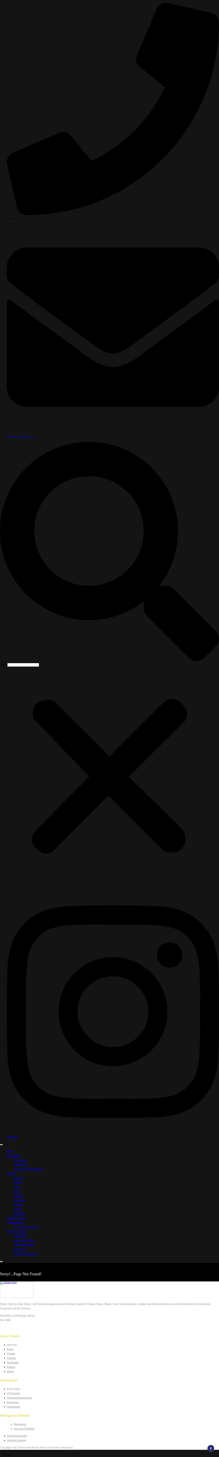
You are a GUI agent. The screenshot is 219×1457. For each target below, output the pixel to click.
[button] (109, 552)
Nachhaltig (19, 1200)
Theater (18, 1182)
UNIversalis (20, 1164)
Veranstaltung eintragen (26, 1226)
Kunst (17, 1186)
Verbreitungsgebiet (24, 1244)
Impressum (19, 1249)
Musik (17, 1191)
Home (10, 1151)
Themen (11, 1173)
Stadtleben (19, 1213)
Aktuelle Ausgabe (16, 1217)
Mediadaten (20, 1235)
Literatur (18, 1195)
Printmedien (13, 1155)
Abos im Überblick (24, 1240)
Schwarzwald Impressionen (28, 1168)
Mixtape (18, 1204)
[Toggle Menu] (1, 1144)
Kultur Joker (20, 1159)
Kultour (18, 1208)
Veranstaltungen (15, 1222)
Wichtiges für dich (17, 1231)
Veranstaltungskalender (19, 1397)
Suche (3, 664)
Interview (19, 1177)
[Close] (1, 1261)
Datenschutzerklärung (25, 1253)
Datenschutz (13, 1406)
